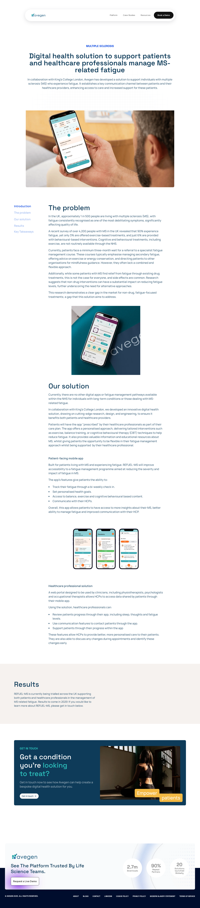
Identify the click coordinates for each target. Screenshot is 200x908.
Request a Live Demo (25, 881)
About (76, 896)
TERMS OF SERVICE (187, 896)
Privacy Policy (139, 896)
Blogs (85, 896)
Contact (96, 896)
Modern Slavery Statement (162, 896)
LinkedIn (108, 896)
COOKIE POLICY (122, 896)
